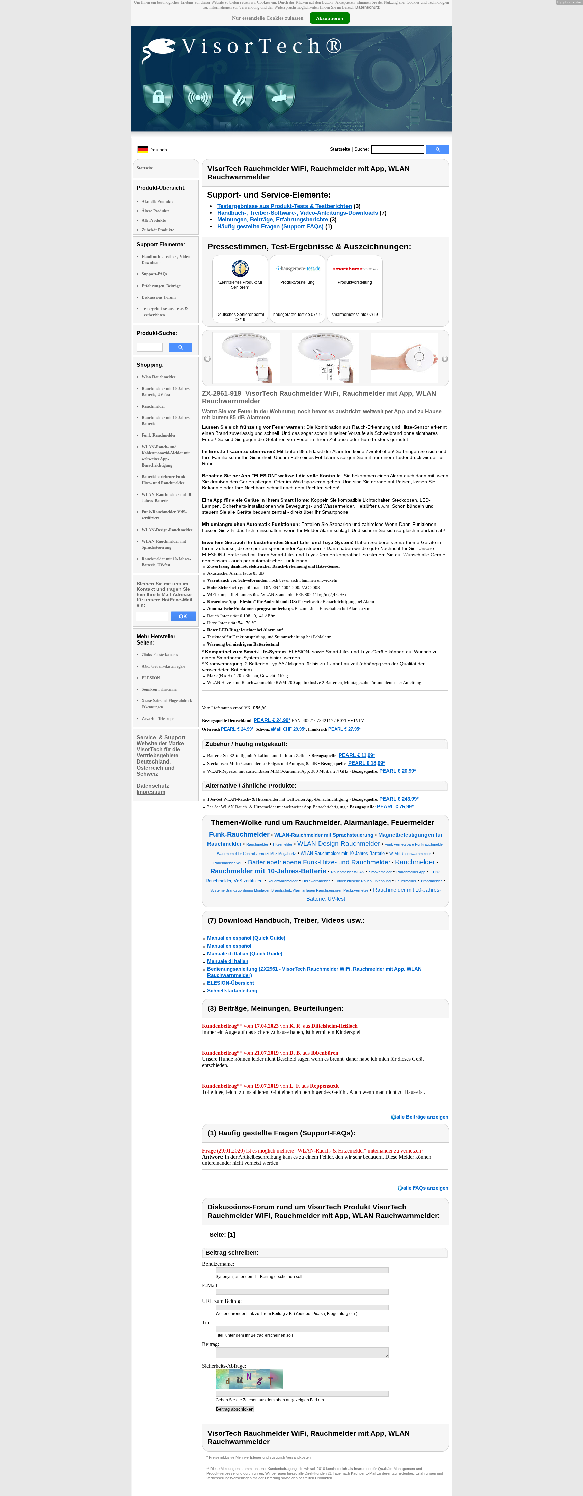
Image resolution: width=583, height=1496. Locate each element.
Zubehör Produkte (158, 230)
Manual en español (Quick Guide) (246, 938)
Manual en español (229, 946)
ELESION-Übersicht (230, 983)
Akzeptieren (329, 18)
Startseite (340, 149)
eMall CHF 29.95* (288, 729)
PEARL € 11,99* (357, 755)
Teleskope (158, 718)
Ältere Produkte (155, 211)
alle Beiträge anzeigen (422, 1117)
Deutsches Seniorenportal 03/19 (240, 317)
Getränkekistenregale (163, 666)
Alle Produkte (154, 220)
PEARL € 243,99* (399, 799)
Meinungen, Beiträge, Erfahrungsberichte (272, 219)
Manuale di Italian (227, 961)
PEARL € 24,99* (272, 720)
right (445, 359)
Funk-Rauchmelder (159, 435)
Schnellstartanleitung (232, 990)
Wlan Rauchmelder (158, 377)
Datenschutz (367, 7)
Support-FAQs (154, 274)
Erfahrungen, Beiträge (161, 285)
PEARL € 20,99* (397, 771)
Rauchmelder (153, 406)
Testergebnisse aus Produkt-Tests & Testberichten (284, 206)
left (207, 359)
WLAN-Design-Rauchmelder (167, 530)
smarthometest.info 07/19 (355, 314)
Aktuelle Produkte (157, 201)
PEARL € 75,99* (395, 806)
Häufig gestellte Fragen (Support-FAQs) (270, 226)
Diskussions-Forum (159, 297)
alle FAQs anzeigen (425, 1188)
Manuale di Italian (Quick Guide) (244, 953)
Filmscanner (160, 689)
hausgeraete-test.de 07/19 (297, 314)
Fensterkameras (160, 654)
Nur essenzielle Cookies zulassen (267, 18)
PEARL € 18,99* (366, 763)
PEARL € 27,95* (344, 729)
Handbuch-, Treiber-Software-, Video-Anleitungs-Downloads (297, 213)
